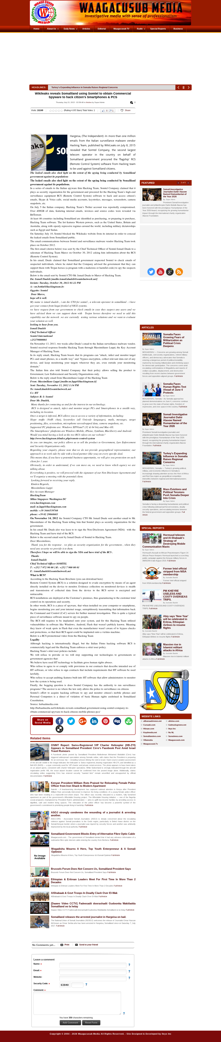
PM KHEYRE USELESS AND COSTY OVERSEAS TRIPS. (175, 595)
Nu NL (171, 732)
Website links (151, 716)
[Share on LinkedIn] (95, 722)
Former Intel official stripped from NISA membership (175, 571)
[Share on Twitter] (72, 722)
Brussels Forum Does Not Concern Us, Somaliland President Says (91, 868)
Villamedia (148, 740)
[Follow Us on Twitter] (151, 274)
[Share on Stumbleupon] (129, 722)
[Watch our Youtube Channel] (160, 274)
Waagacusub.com (176, 740)
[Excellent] (61, 110)
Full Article (48, 776)
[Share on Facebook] (60, 722)
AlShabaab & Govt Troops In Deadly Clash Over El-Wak (84, 892)
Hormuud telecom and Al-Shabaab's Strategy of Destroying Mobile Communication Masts (163, 540)
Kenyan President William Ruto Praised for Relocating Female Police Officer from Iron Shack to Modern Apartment (93, 784)
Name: (37, 964)
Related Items (40, 738)
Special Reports (153, 528)
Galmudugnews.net (177, 725)
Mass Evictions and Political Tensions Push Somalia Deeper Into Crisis (86, 87)
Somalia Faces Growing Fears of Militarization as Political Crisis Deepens (173, 340)
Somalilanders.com (152, 736)
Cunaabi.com (149, 725)
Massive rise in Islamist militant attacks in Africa (172, 647)
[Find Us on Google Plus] (170, 274)
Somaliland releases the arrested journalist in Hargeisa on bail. (88, 916)
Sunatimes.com (175, 736)
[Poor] (50, 110)
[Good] (56, 110)
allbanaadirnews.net (152, 721)
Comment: (38, 990)
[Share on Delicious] (59, 730)
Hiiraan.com (148, 729)
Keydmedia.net (150, 732)
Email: (36, 970)
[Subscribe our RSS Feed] (179, 274)
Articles (89, 102)
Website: (37, 977)
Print (67, 945)
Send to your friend (88, 945)
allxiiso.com (173, 721)
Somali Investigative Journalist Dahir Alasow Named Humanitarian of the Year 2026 (175, 193)
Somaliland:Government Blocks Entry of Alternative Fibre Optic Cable (93, 833)
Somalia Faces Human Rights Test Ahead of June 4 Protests (174, 388)
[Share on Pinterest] (107, 722)
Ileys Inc (172, 729)
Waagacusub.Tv (150, 744)
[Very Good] (58, 110)
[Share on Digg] (118, 722)
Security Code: (41, 983)
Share (128, 110)
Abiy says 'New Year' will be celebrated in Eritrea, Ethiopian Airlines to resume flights (175, 622)
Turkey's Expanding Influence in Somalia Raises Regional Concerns (175, 458)
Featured (148, 182)
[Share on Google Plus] (84, 722)
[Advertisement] (69, 59)
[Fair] (53, 110)
